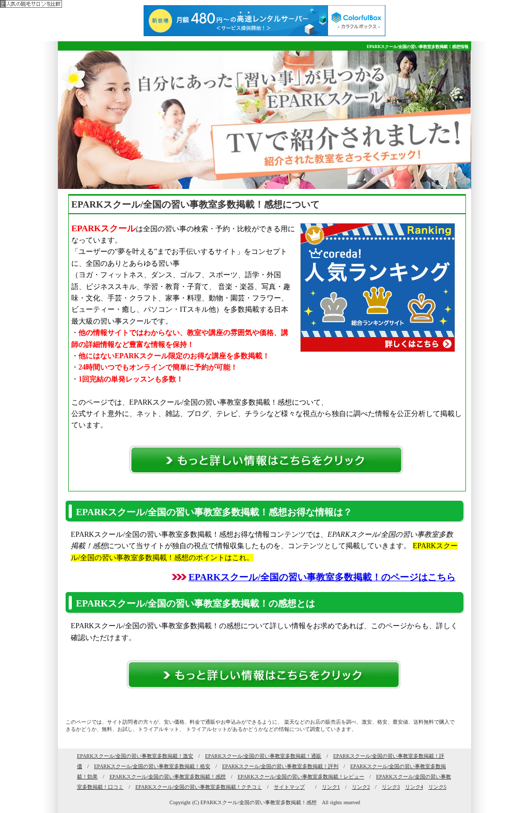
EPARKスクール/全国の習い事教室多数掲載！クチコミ (198, 787)
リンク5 (437, 787)
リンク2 (361, 787)
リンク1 (331, 787)
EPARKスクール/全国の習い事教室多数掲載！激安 (135, 756)
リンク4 (414, 787)
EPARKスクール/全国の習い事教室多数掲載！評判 (280, 766)
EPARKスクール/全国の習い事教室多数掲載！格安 (152, 766)
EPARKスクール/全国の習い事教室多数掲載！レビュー (301, 776)
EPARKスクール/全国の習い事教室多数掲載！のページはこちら (322, 577)
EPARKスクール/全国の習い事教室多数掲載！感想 (168, 776)
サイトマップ (289, 787)
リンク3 (391, 787)
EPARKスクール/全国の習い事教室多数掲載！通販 (263, 756)
